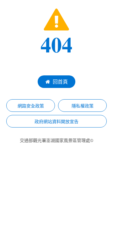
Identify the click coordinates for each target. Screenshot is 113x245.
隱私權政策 (83, 105)
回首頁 (60, 81)
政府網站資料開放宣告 (56, 121)
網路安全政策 (31, 105)
